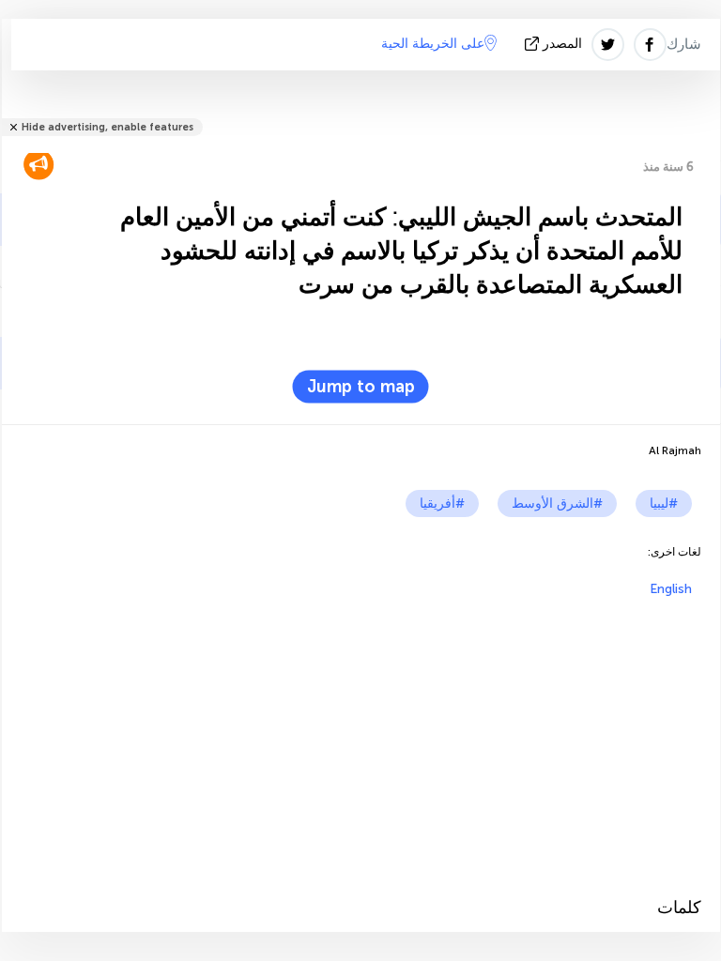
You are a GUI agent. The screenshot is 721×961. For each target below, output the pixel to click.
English (671, 589)
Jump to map (361, 386)
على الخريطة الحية (432, 44)
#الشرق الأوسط (557, 503)
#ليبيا (664, 503)
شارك (684, 44)
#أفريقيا (442, 503)
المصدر (562, 44)
